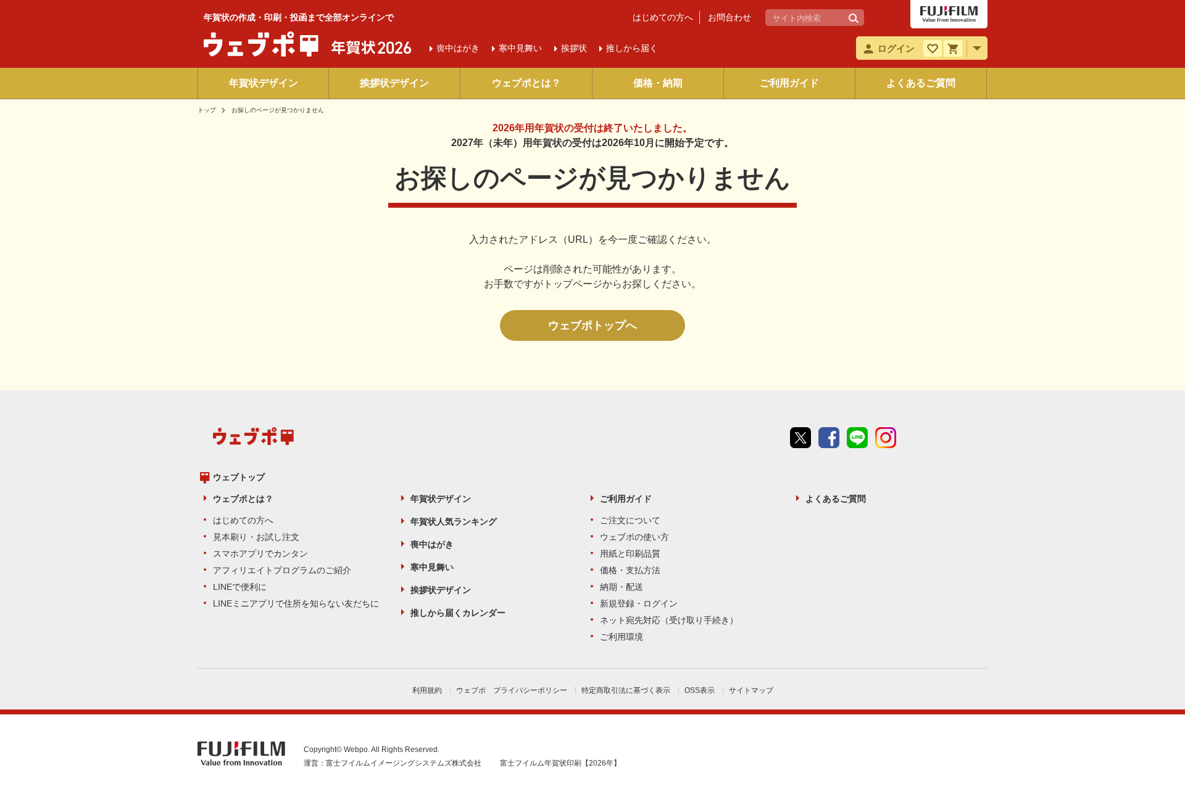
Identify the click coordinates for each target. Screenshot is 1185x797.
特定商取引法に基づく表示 (625, 690)
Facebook (828, 437)
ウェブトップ (239, 477)
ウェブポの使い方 (634, 537)
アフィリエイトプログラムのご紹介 (282, 570)
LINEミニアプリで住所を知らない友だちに (296, 603)
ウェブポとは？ (526, 83)
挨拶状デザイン (394, 83)
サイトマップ (751, 690)
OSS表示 (699, 690)
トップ (207, 110)
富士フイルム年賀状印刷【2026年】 (560, 763)
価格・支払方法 (630, 570)
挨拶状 (574, 48)
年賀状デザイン (263, 83)
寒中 (520, 48)
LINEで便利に (240, 587)
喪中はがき (432, 544)
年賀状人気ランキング (453, 521)
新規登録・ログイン (639, 603)
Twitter (800, 437)
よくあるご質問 (920, 83)
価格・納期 (658, 83)
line (857, 437)
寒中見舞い (432, 567)
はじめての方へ (663, 17)
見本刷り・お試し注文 (256, 537)
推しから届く (632, 48)
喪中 (458, 48)
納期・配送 (621, 587)
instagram (885, 437)
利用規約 (427, 690)
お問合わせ (729, 17)
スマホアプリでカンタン (260, 553)
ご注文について (630, 520)
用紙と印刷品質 (630, 553)
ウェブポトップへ (592, 325)
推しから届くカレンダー (457, 613)
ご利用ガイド (789, 83)
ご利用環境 (621, 637)
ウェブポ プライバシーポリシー (511, 690)
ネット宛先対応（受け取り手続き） (669, 620)
